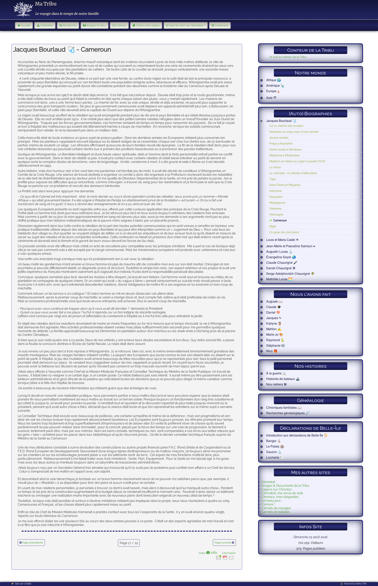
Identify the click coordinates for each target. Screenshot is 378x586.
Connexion (221, 25)
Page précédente (32, 542)
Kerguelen (276, 196)
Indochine (275, 190)
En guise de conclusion (284, 232)
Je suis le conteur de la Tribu (287, 57)
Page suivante (223, 542)
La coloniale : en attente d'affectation (293, 173)
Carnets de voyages (276, 508)
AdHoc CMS (361, 584)
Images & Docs (96, 25)
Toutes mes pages (148, 25)
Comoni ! (268, 504)
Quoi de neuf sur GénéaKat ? (187, 25)
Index (202, 552)
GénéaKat (46, 25)
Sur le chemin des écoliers (286, 125)
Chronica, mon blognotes (280, 497)
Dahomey (275, 208)
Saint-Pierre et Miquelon (284, 185)
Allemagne (276, 214)
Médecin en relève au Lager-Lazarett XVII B (297, 161)
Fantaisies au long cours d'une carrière (294, 131)
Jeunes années (278, 137)
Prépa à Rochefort (281, 143)
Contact (121, 25)
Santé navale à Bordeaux (285, 149)
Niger (272, 226)
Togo (272, 179)
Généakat (268, 482)
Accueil (25, 25)
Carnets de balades (276, 512)
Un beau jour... (272, 500)
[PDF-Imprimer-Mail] (225, 559)
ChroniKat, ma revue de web (282, 493)
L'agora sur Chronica (277, 489)
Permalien (229, 552)
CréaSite (27, 584)
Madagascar (277, 202)
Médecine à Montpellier (284, 155)
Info (214, 552)
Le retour (275, 167)
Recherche (70, 25)
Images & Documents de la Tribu (285, 486)
